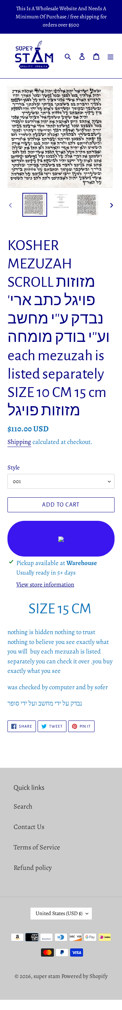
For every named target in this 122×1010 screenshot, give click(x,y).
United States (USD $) (59, 913)
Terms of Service (37, 847)
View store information (45, 584)
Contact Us (29, 826)
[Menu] (110, 56)
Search (23, 806)
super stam (47, 976)
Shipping (19, 441)
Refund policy (33, 867)
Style (13, 467)
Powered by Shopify (84, 976)
